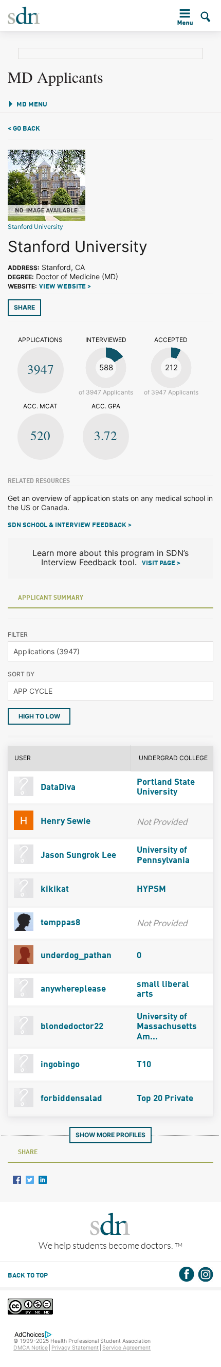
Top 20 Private (165, 1098)
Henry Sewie (64, 821)
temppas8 (59, 923)
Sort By (21, 674)
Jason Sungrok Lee (77, 855)
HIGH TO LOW (39, 716)
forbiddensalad (70, 1098)
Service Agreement (126, 1347)
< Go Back (24, 128)
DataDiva (57, 787)
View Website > (65, 286)
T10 (144, 1064)
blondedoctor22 (71, 1026)
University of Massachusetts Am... (167, 1027)
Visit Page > (161, 563)
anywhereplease (72, 989)
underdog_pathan (75, 955)
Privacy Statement (75, 1347)
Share (24, 307)
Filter (18, 634)
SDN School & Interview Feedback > (70, 525)
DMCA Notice (30, 1347)
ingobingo (59, 1064)
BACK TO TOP (28, 1275)
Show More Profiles (110, 1135)
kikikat (54, 889)
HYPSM (151, 889)
